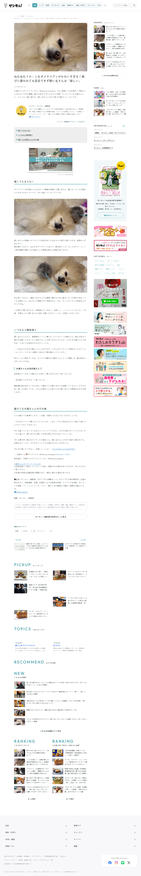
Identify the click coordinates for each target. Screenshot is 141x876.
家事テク (70, 5)
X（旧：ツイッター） (38, 531)
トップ (41, 5)
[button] (29, 5)
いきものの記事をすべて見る (50, 731)
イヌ (50, 531)
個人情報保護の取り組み (21, 864)
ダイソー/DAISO (112, 261)
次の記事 (83, 540)
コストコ (121, 269)
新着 (47, 5)
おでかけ (121, 273)
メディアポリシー (37, 856)
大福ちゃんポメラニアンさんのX (27, 464)
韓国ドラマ (99, 269)
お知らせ (63, 856)
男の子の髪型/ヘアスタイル (104, 265)
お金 (63, 5)
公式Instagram (36, 117)
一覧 (123, 126)
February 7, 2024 (63, 454)
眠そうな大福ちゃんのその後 (28, 140)
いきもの (29, 16)
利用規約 (27, 856)
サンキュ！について (10, 860)
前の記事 (18, 540)
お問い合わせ (8, 856)
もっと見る (31, 799)
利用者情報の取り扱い (51, 856)
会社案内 (7, 864)
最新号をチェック (110, 215)
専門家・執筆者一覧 (25, 860)
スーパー (77, 839)
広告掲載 (19, 856)
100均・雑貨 (102, 5)
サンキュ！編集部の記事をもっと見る (50, 516)
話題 (34, 5)
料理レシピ (9, 846)
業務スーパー (110, 269)
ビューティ (91, 5)
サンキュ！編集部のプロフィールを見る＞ (71, 122)
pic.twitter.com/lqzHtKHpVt (64, 449)
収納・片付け (80, 5)
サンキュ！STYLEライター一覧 (43, 860)
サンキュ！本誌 (110, 273)
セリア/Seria (99, 261)
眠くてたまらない (24, 130)
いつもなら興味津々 (25, 135)
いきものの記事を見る (110, 75)
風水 (118, 265)
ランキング (55, 5)
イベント (98, 273)
